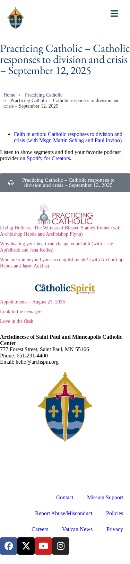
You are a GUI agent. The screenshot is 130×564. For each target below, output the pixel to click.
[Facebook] (8, 546)
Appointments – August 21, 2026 (32, 301)
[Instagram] (60, 546)
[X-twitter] (26, 546)
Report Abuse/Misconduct (63, 513)
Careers (40, 529)
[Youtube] (43, 546)
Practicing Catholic (43, 95)
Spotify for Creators (48, 158)
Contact (64, 497)
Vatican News (77, 529)
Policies (114, 513)
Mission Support (105, 497)
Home (9, 95)
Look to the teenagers (21, 311)
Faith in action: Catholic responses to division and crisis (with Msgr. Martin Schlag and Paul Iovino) (68, 137)
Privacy (114, 529)
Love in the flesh (16, 321)
